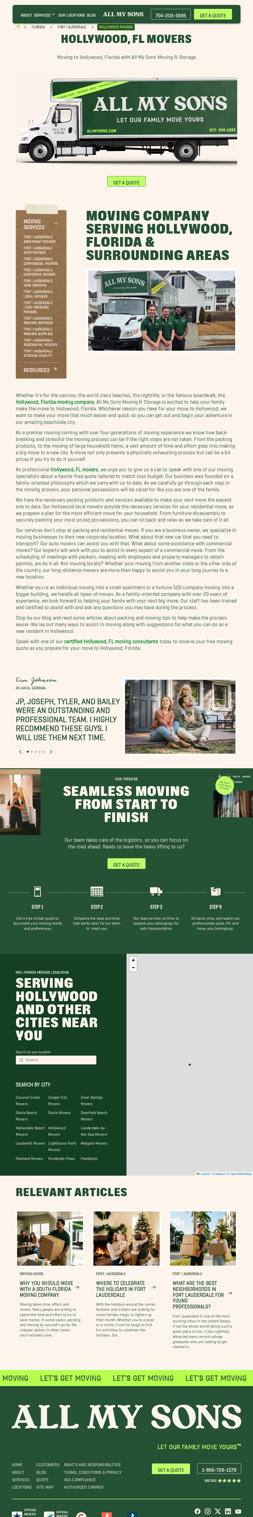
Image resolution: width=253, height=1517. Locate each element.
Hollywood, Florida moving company (55, 400)
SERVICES (21, 1478)
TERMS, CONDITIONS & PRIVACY (93, 1471)
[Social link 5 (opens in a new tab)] (238, 1513)
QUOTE (42, 1478)
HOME (17, 1463)
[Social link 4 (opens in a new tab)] (228, 1513)
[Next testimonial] (50, 752)
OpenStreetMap (241, 1173)
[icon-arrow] (77, 1288)
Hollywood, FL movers (74, 468)
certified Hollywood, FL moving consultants (111, 640)
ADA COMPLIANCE (80, 1478)
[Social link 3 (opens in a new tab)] (218, 1513)
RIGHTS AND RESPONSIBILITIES (92, 1463)
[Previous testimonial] (20, 752)
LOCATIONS (22, 1485)
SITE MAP (44, 1485)
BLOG (41, 1471)
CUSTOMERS (47, 1463)
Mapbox (220, 1173)
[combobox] (59, 1060)
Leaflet (205, 1173)
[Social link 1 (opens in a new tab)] (197, 1513)
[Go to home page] (18, 27)
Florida (38, 27)
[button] (41, 223)
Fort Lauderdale (72, 27)
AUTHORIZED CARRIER (84, 1485)
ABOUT (18, 1471)
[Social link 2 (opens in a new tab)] (208, 1513)
